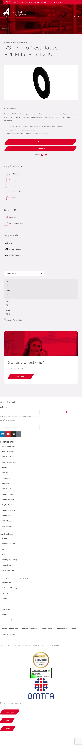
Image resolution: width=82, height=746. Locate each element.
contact (5, 614)
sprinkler (5, 549)
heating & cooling (9, 560)
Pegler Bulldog (8, 499)
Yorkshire (6, 478)
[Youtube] (8, 434)
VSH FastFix (7, 489)
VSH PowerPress (9, 462)
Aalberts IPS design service (13, 588)
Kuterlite (5, 483)
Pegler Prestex (8, 494)
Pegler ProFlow (8, 510)
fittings (7, 42)
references (6, 604)
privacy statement (29, 629)
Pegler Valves (7, 515)
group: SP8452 (19, 42)
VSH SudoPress (8, 457)
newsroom (6, 609)
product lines (7, 442)
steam (4, 538)
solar (4, 554)
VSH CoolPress (8, 451)
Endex (4, 467)
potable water (8, 570)
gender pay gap (8, 634)
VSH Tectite (7, 526)
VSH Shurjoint (7, 473)
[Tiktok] (18, 434)
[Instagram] (13, 434)
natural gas (6, 565)
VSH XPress (7, 521)
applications (6, 534)
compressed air (8, 544)
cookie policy (47, 629)
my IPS (5, 593)
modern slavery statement (68, 629)
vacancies (6, 620)
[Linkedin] (2, 434)
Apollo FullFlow (8, 446)
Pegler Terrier (7, 505)
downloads (6, 582)
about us (5, 598)
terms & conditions (10, 629)
